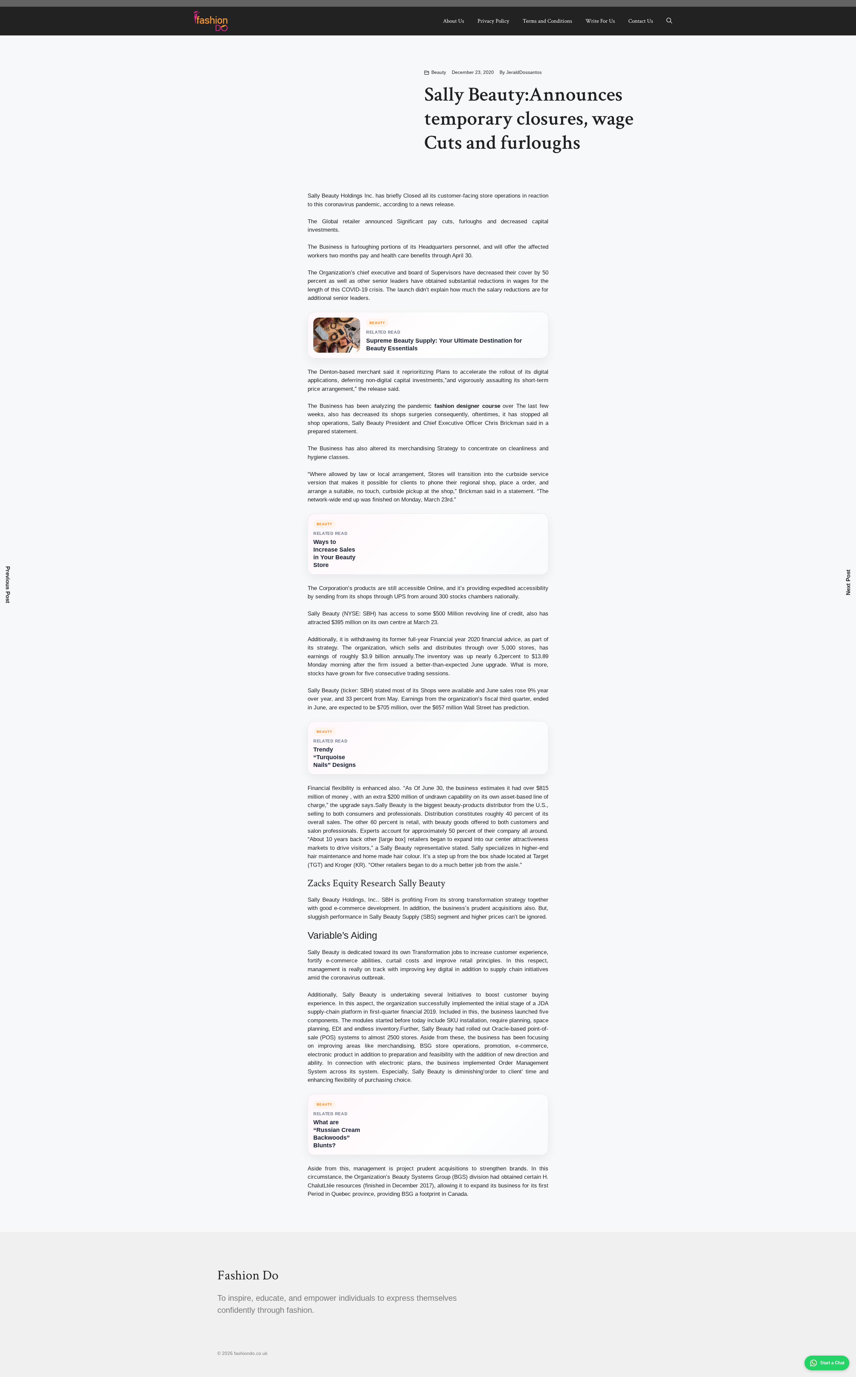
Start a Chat (832, 1362)
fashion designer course (467, 406)
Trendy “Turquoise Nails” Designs (334, 757)
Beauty (438, 72)
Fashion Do (248, 1275)
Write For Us (600, 21)
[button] (669, 21)
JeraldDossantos (524, 72)
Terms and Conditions (547, 21)
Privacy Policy (493, 21)
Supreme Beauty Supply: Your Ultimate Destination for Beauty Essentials (444, 344)
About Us (453, 21)
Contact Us (640, 21)
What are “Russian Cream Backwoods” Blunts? (336, 1134)
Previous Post (8, 584)
